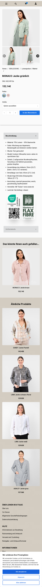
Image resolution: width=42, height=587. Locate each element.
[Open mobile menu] (6, 4)
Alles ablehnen (21, 582)
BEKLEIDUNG (14, 69)
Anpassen (21, 577)
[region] (21, 569)
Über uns (5, 508)
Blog (4, 551)
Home (4, 69)
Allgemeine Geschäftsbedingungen (14, 516)
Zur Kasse (6, 512)
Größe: (4, 102)
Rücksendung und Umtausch (12, 534)
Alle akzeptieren (21, 572)
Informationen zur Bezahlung (12, 530)
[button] (25, 3)
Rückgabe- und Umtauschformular (14, 541)
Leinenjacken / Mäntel (29, 69)
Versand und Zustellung (10, 537)
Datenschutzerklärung (10, 519)
